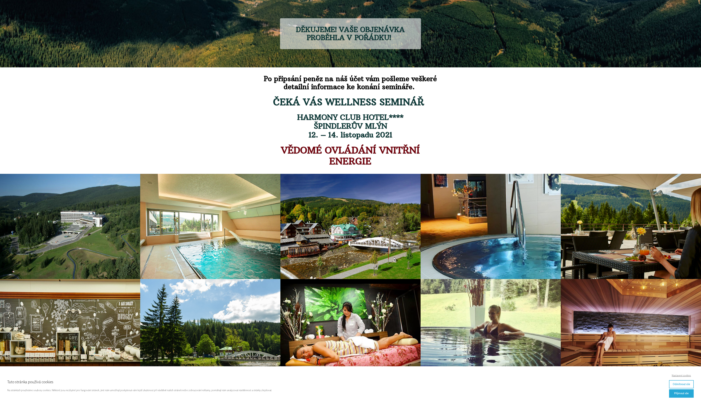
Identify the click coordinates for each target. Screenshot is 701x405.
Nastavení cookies (681, 375)
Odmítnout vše (681, 384)
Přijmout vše (681, 393)
